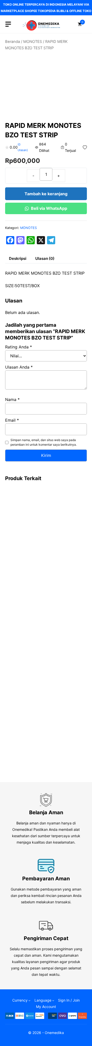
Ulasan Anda (19, 367)
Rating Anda (18, 346)
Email (12, 420)
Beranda (12, 41)
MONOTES (32, 41)
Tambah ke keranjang (46, 193)
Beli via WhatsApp (49, 208)
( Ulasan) (23, 147)
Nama (12, 399)
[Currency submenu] (29, 1000)
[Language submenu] (53, 1000)
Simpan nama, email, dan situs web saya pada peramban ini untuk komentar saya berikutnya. (43, 442)
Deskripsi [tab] (17, 258)
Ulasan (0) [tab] (44, 258)
